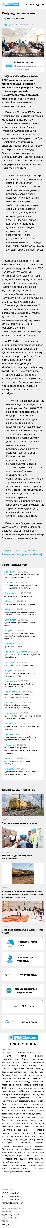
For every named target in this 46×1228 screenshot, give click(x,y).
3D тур (5, 1224)
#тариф (37, 554)
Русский (30, 4)
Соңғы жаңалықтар (14, 564)
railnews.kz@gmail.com (13, 1203)
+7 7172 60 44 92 (10, 1193)
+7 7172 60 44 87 (10, 1199)
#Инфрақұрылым (24, 550)
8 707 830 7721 (9, 1217)
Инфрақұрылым (9, 24)
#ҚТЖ (8, 550)
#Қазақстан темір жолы (16, 554)
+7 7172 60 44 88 (10, 1196)
